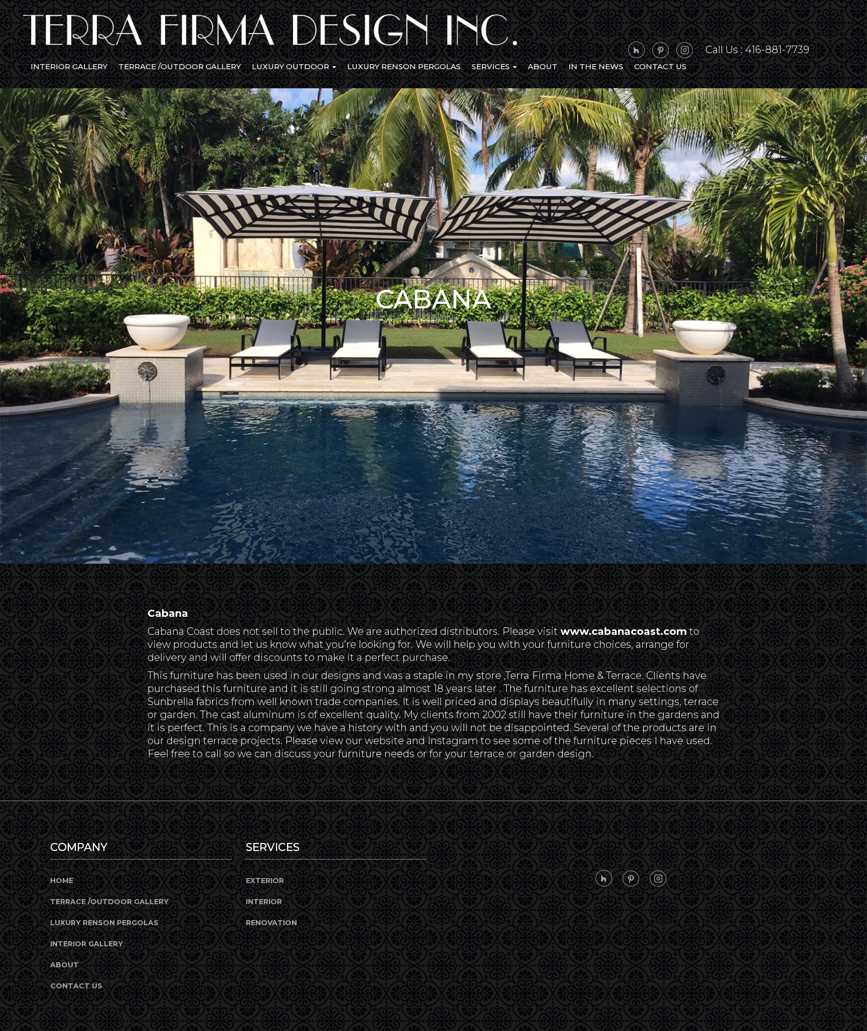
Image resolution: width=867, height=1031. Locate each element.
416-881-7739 (777, 50)
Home (61, 880)
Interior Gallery (69, 66)
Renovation (271, 922)
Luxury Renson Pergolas (404, 66)
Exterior (265, 880)
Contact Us (660, 66)
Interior (264, 901)
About (542, 66)
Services (492, 66)
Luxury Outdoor (291, 66)
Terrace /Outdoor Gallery (179, 66)
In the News (595, 66)
